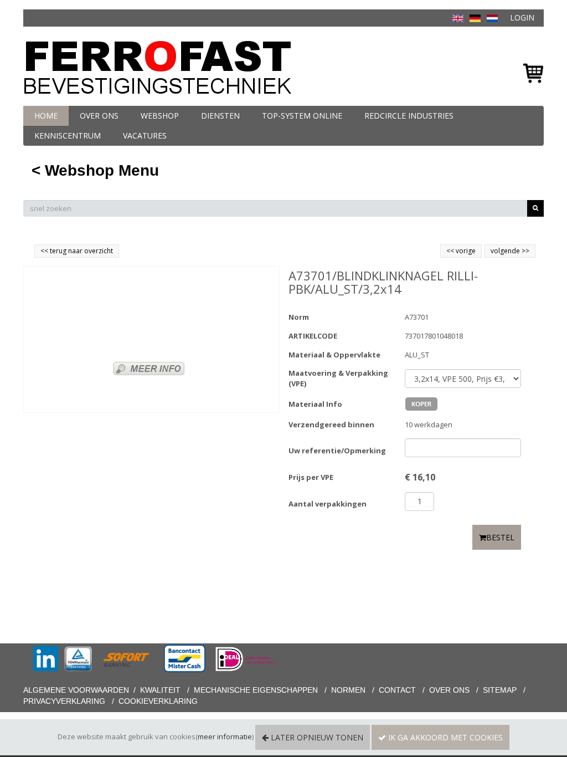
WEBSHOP (160, 115)
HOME (46, 115)
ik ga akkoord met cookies (444, 737)
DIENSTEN (220, 115)
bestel (500, 537)
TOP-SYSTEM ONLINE (302, 115)
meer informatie (225, 736)
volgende (510, 250)
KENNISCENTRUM (67, 135)
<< (451, 250)
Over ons (99, 115)
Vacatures (145, 135)
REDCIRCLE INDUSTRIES (408, 115)
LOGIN (522, 17)
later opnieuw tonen (316, 737)
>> (524, 250)
